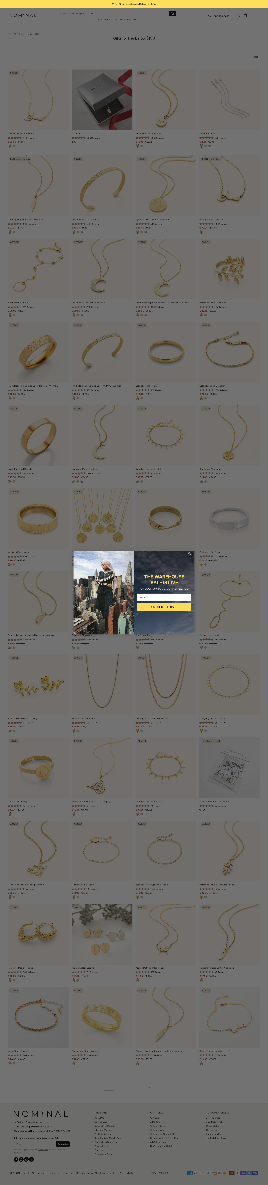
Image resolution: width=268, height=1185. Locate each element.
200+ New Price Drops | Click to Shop (134, 3)
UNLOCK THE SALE (164, 607)
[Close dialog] (190, 554)
